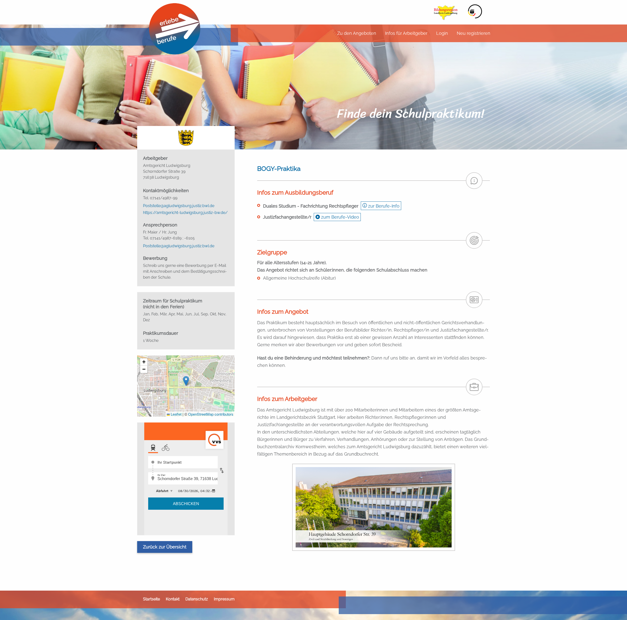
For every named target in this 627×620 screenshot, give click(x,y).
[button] (186, 381)
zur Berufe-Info (383, 206)
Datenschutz (196, 599)
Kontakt (173, 599)
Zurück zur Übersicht (164, 546)
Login (442, 33)
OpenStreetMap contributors (210, 414)
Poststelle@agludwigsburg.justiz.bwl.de (178, 206)
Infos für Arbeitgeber (406, 33)
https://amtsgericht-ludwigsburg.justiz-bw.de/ (185, 213)
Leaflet (175, 414)
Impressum (224, 599)
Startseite (151, 599)
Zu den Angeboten (356, 33)
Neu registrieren (473, 33)
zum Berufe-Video (339, 217)
